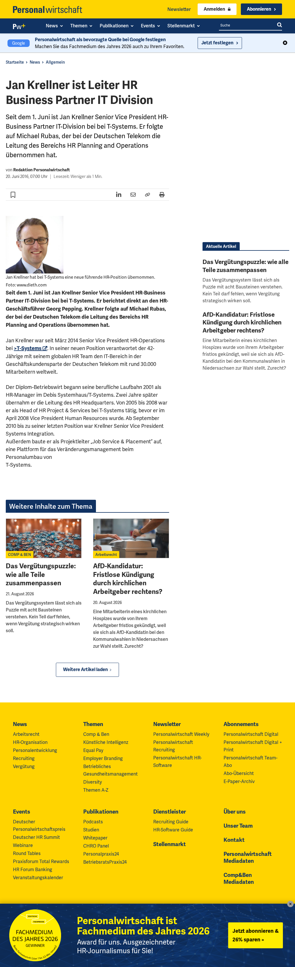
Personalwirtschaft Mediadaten (248, 858)
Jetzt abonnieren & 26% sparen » (255, 935)
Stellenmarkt (169, 844)
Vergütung (24, 766)
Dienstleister (169, 811)
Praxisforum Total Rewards (41, 861)
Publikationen (100, 811)
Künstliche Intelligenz (105, 742)
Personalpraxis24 (101, 854)
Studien (91, 830)
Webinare (23, 845)
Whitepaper (95, 838)
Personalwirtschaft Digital (251, 734)
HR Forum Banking (32, 870)
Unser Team (238, 825)
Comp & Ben (96, 734)
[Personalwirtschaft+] (19, 28)
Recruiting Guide (170, 822)
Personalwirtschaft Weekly (181, 734)
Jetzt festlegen (217, 43)
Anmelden (214, 9)
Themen (93, 724)
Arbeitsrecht (106, 554)
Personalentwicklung (35, 750)
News (35, 62)
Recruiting (24, 758)
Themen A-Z (95, 790)
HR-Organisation (30, 742)
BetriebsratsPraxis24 (105, 862)
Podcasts (93, 822)
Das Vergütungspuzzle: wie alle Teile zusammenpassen (41, 575)
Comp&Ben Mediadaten (239, 879)
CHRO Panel (96, 846)
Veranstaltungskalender (38, 878)
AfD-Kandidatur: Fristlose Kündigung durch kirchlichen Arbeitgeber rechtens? (127, 579)
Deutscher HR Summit (36, 837)
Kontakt (234, 840)
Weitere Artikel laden (85, 669)
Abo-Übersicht (239, 773)
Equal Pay (93, 750)
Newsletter (179, 9)
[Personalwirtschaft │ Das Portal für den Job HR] (47, 9)
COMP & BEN (19, 554)
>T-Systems (27, 348)
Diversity (92, 782)
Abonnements (241, 724)
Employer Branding (103, 758)
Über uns (235, 811)
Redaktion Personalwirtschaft (41, 170)
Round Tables (27, 853)
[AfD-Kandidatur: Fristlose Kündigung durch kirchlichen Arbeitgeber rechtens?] (131, 538)
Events (21, 811)
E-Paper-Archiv (239, 781)
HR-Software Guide (173, 830)
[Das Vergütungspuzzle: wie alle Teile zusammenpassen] (44, 538)
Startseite (15, 62)
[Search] (279, 25)
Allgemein (55, 62)
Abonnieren (259, 9)
